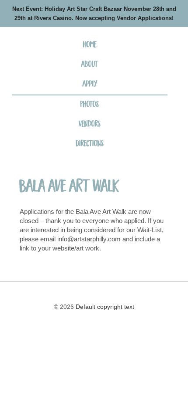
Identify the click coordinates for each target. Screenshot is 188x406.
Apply (90, 84)
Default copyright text (104, 306)
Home (90, 45)
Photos (89, 105)
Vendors (90, 124)
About (89, 65)
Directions (90, 144)
